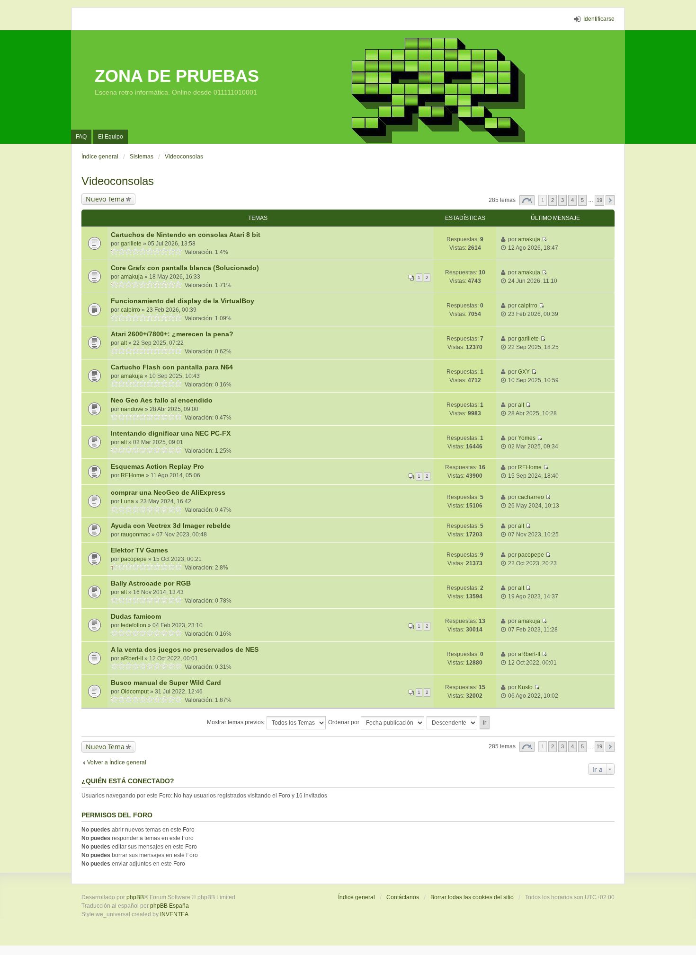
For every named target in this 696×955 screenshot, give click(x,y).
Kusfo (525, 687)
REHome (132, 475)
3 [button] (562, 200)
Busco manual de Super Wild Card (166, 682)
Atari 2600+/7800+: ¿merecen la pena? (172, 334)
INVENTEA (174, 914)
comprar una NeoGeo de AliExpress (168, 492)
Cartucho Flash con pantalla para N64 (172, 367)
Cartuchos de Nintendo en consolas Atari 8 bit (185, 234)
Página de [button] (527, 200)
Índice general (356, 897)
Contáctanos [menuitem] (402, 897)
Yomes (526, 438)
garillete (131, 243)
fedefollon (133, 625)
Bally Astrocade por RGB (151, 583)
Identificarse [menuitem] (599, 19)
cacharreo (531, 497)
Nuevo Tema (105, 198)
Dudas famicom (136, 616)
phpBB (135, 897)
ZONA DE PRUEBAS (177, 76)
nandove (132, 409)
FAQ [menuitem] (81, 136)
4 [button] (572, 200)
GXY (524, 371)
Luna (127, 501)
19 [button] (599, 200)
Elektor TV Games (139, 550)
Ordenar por (344, 722)
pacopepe (134, 559)
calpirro (130, 310)
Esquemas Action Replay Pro (157, 466)
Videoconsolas (117, 181)
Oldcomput (135, 691)
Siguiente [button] (610, 200)
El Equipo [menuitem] (110, 136)
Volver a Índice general (116, 762)
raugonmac (135, 534)
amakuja (529, 239)
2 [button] (552, 200)
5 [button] (582, 200)
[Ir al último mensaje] (544, 239)
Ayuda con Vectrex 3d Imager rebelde (171, 525)
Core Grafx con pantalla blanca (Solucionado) (185, 268)
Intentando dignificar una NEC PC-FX (171, 433)
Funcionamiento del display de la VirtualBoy (182, 301)
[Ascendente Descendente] (452, 722)
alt (124, 343)
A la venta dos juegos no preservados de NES (185, 649)
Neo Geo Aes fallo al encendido (162, 400)
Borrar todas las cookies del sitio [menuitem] (472, 897)
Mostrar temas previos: (237, 722)
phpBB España (169, 905)
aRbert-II (132, 658)
